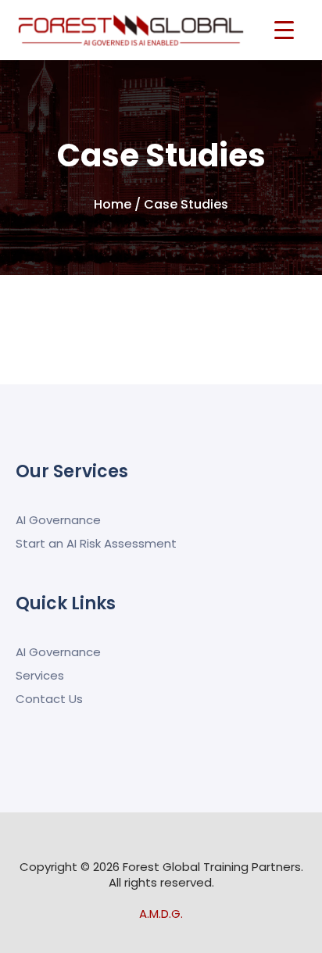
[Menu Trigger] (284, 29)
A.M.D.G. (161, 913)
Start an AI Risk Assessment (96, 543)
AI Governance (58, 520)
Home (112, 204)
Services (40, 675)
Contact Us (49, 699)
